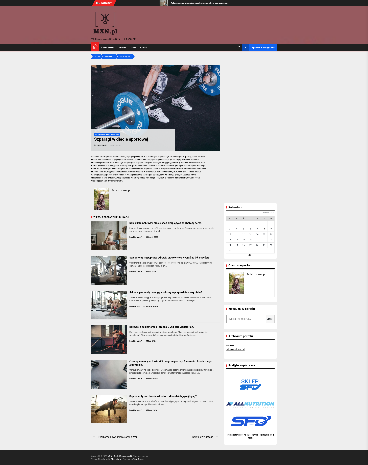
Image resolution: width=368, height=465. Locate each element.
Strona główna (108, 48)
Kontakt (143, 48)
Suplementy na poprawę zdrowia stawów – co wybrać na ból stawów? (169, 257)
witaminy (169, 175)
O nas (133, 48)
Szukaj (270, 319)
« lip (249, 255)
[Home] (95, 46)
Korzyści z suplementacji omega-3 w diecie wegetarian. (161, 326)
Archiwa (230, 345)
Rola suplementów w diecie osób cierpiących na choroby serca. (165, 222)
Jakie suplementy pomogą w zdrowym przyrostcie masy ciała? (165, 292)
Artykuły (122, 48)
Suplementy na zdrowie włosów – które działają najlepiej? (163, 396)
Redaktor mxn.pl (100, 145)
